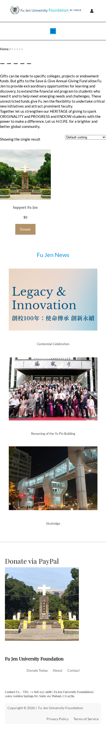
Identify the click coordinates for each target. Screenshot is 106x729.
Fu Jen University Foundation (34, 659)
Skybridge (53, 523)
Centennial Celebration (53, 344)
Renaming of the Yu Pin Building (53, 434)
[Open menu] (53, 31)
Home (4, 49)
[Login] (91, 10)
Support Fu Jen (25, 207)
